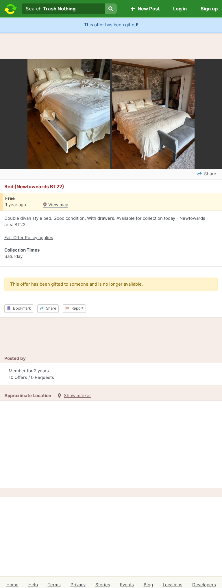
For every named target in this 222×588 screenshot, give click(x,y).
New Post (147, 9)
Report (76, 308)
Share (50, 308)
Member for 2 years (31, 374)
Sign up (209, 9)
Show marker (77, 395)
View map (57, 204)
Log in (180, 9)
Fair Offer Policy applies (28, 237)
